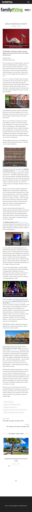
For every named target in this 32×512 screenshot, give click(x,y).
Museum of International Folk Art (12, 404)
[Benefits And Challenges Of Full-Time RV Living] (16, 446)
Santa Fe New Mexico (9, 402)
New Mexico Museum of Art (10, 407)
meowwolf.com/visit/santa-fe (16, 303)
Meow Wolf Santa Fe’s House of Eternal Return (15, 409)
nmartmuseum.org (22, 222)
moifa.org (17, 171)
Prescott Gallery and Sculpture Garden (14, 412)
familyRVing (7, 2)
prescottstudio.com (14, 350)
